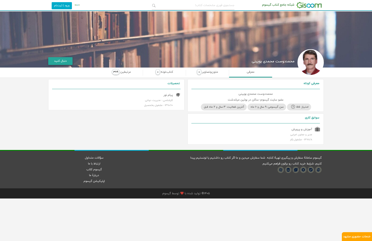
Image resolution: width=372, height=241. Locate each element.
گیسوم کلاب (94, 169)
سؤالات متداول (94, 158)
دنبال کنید (60, 61)
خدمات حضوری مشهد (356, 237)
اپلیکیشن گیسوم (94, 181)
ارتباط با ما (94, 164)
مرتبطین (122, 72)
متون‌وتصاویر (208, 72)
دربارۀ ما (94, 175)
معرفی (250, 72)
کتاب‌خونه (165, 72)
